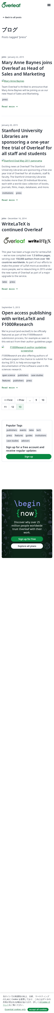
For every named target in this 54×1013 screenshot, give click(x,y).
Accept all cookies (38, 1009)
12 (12, 406)
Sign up (29, 456)
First (8, 400)
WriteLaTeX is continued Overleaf (22, 227)
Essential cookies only (15, 1009)
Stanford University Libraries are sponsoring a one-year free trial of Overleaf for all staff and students (27, 142)
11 (5, 406)
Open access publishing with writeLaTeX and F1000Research (26, 318)
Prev (20, 400)
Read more (10, 106)
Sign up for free (27, 539)
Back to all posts (11, 17)
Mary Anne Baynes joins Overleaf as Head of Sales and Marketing (27, 68)
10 (43, 400)
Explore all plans (27, 546)
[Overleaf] (11, 5)
